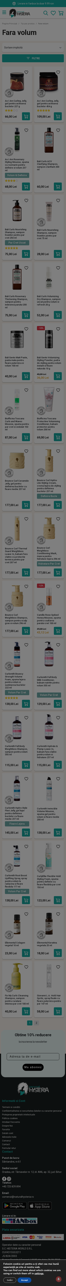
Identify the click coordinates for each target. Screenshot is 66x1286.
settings (38, 1273)
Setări (10, 1280)
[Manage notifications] (58, 1279)
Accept (24, 1280)
